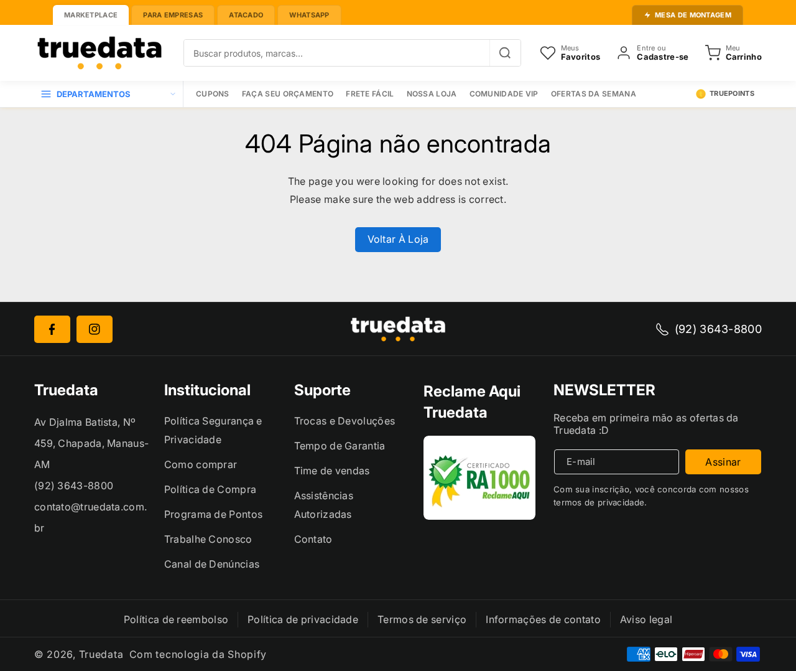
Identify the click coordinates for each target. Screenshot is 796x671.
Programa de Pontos (213, 514)
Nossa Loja (432, 93)
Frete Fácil (370, 93)
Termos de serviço (421, 619)
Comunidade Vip (504, 93)
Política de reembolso (176, 619)
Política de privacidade (303, 619)
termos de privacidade (598, 502)
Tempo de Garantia (340, 445)
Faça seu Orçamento (287, 93)
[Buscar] (505, 53)
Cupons (212, 93)
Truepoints (732, 93)
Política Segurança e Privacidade (213, 430)
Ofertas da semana (593, 93)
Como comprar (201, 464)
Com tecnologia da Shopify (198, 654)
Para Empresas (173, 15)
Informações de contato (543, 619)
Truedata (101, 654)
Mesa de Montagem (693, 15)
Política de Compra (210, 489)
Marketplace (91, 15)
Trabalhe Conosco (208, 539)
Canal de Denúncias (211, 564)
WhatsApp (309, 15)
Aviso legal (646, 619)
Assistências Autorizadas (324, 504)
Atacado (246, 15)
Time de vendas (332, 470)
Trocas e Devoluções (345, 421)
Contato (313, 539)
